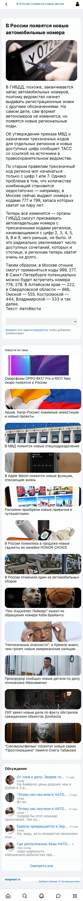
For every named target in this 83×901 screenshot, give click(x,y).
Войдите (11, 330)
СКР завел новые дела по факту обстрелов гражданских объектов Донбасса (41, 714)
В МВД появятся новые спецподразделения (42, 446)
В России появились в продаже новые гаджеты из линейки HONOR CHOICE (37, 545)
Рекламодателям (70, 881)
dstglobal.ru (12, 879)
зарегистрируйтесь (35, 330)
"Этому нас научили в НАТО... (42, 795)
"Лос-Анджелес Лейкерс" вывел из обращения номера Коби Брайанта (34, 613)
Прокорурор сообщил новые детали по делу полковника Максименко (42, 681)
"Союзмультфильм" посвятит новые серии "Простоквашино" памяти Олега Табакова (40, 748)
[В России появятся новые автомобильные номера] (41, 60)
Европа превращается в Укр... (42, 826)
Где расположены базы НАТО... (43, 844)
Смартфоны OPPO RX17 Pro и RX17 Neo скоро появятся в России (38, 380)
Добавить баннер (48, 881)
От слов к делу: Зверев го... (40, 777)
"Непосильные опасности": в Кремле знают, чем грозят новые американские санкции (42, 647)
